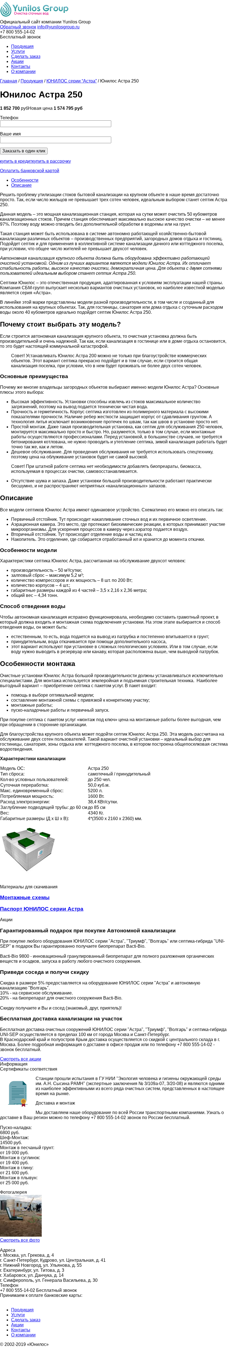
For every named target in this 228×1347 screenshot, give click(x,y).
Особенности (24, 180)
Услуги (18, 51)
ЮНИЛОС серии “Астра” (71, 81)
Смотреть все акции (20, 1059)
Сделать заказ (25, 56)
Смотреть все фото (20, 1240)
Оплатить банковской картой (29, 170)
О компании (23, 71)
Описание (21, 185)
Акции (17, 61)
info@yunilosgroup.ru (58, 27)
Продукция (22, 46)
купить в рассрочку (51, 161)
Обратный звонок (18, 27)
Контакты (20, 66)
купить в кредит (16, 161)
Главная (8, 81)
